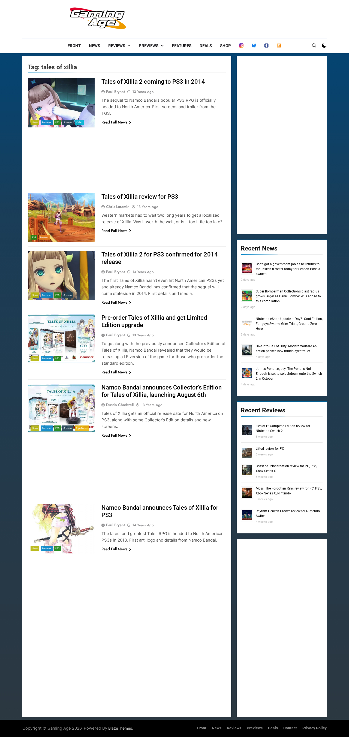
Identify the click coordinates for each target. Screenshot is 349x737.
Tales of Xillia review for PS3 (139, 196)
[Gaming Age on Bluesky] (254, 45)
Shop (225, 45)
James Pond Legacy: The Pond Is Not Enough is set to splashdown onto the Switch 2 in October (289, 373)
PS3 (57, 122)
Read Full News (114, 122)
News (94, 45)
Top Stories (82, 428)
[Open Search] (314, 45)
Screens (68, 122)
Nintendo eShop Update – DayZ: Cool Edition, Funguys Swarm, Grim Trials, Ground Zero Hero (289, 324)
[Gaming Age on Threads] (241, 45)
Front (74, 45)
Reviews (116, 45)
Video (79, 122)
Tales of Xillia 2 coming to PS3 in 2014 (153, 81)
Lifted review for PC (270, 449)
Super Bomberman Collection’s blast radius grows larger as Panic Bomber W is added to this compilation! (288, 296)
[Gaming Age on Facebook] (266, 45)
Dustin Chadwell (120, 404)
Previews (148, 45)
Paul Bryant (115, 91)
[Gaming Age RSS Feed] (279, 45)
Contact (290, 728)
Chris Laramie (118, 206)
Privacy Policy (314, 728)
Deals (206, 45)
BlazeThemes (120, 728)
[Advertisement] (227, 17)
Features (181, 45)
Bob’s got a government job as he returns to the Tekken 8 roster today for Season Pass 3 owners (288, 269)
